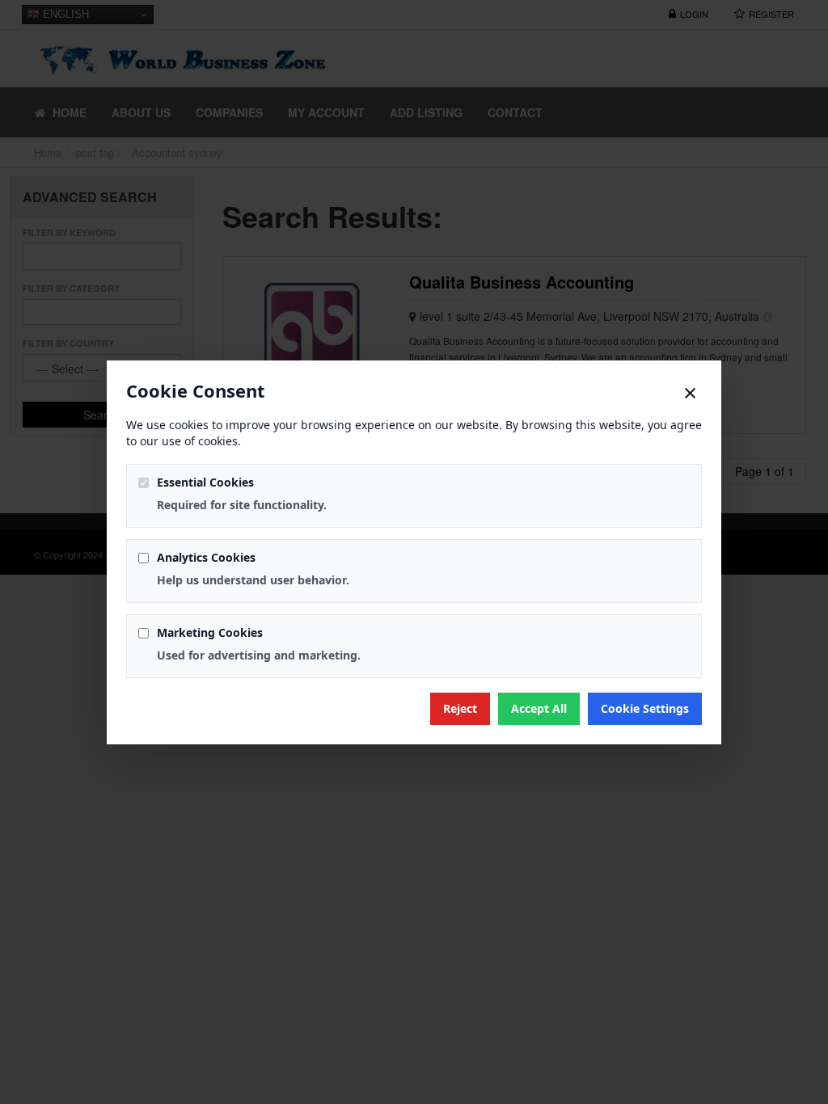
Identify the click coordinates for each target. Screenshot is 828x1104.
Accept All (539, 708)
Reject (460, 708)
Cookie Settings (645, 708)
